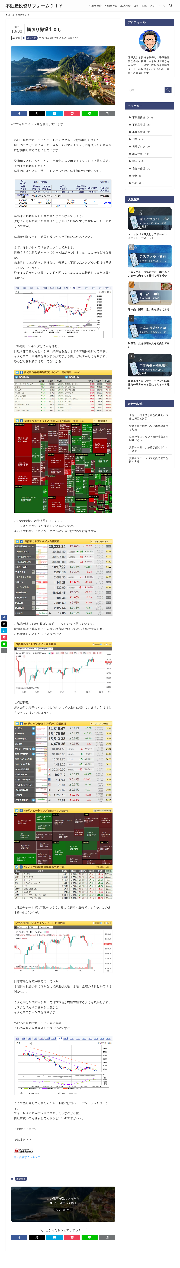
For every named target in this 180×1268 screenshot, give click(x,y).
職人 (138, 161)
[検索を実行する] (168, 90)
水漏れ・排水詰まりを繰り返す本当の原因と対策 (148, 416)
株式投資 (31, 38)
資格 (137, 175)
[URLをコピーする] (107, 113)
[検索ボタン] (170, 5)
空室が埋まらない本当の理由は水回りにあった (148, 438)
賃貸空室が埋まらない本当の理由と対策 (148, 427)
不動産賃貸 (141, 132)
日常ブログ (142, 146)
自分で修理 (141, 168)
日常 (138, 139)
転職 (138, 183)
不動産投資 (142, 117)
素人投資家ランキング (27, 1157)
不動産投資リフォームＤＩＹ (34, 6)
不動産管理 (142, 124)
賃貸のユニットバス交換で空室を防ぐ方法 (148, 459)
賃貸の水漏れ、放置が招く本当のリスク (148, 448)
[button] (19, 113)
